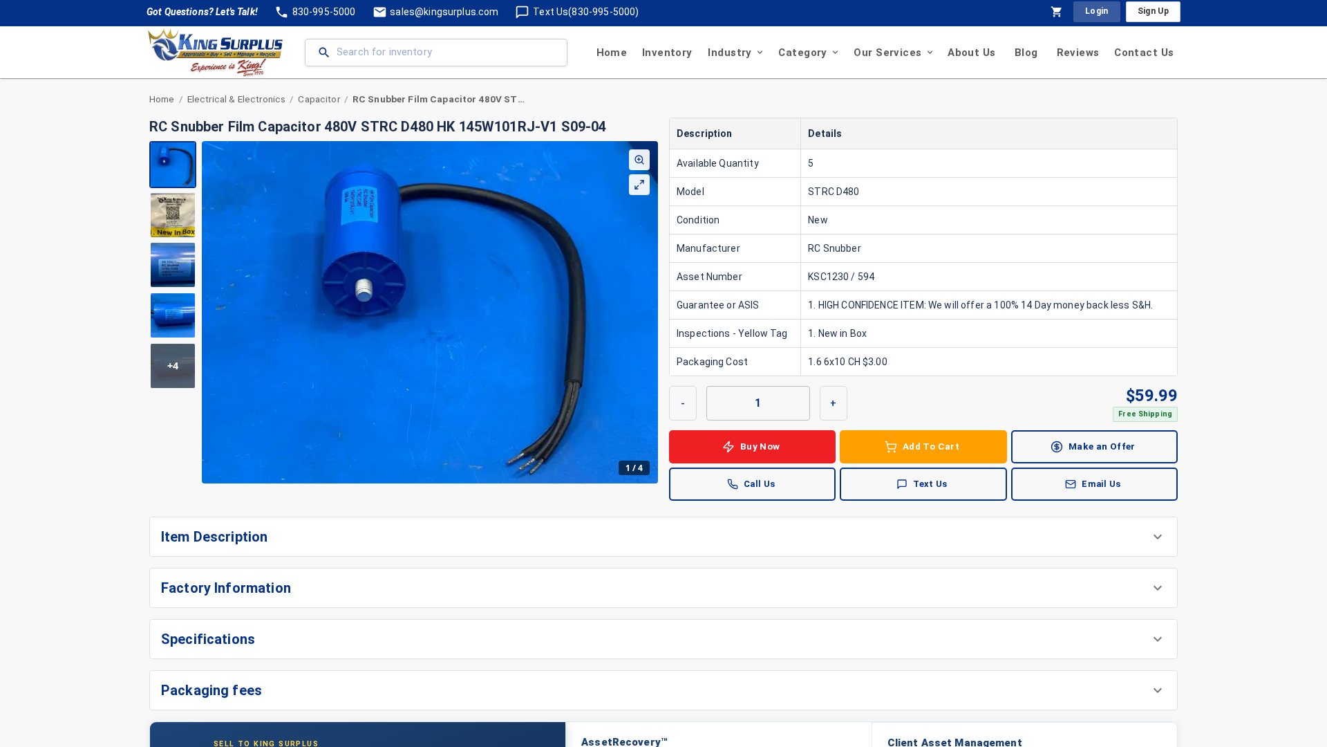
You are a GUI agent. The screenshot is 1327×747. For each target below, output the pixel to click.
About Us (971, 52)
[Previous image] (213, 312)
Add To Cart (931, 446)
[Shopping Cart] (1056, 11)
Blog (1026, 52)
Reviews (1078, 52)
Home (612, 52)
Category (802, 52)
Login (1097, 11)
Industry (729, 52)
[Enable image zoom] (639, 159)
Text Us (930, 484)
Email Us (1101, 484)
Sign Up (1153, 11)
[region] (403, 312)
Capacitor (318, 98)
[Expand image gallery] (639, 184)
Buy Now (760, 446)
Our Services (887, 52)
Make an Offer (1102, 446)
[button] (663, 536)
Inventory (667, 52)
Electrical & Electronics (236, 98)
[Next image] (647, 312)
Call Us (759, 484)
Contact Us (1144, 52)
